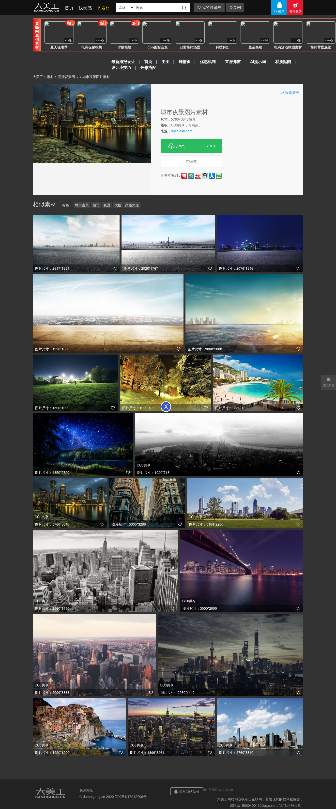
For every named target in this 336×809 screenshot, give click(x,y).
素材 (50, 76)
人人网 (212, 176)
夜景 (107, 204)
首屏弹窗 (233, 61)
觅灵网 (235, 7)
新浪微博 (198, 176)
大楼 (117, 204)
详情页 (185, 61)
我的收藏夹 (209, 7)
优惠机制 (208, 61)
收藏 (191, 161)
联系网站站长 (186, 791)
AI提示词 (258, 61)
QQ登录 (279, 7)
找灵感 (85, 7)
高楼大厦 (132, 204)
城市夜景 (82, 204)
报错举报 (289, 92)
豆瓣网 (219, 176)
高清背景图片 (68, 76)
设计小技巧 (121, 67)
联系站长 (86, 790)
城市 (96, 204)
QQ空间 (191, 176)
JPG (191, 146)
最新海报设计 (123, 61)
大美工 (47, 7)
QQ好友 (205, 176)
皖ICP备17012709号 (131, 796)
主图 (165, 61)
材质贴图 (283, 61)
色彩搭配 (148, 67)
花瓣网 (184, 176)
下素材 (103, 7)
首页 (69, 7)
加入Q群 (328, 382)
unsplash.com (182, 130)
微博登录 (295, 7)
